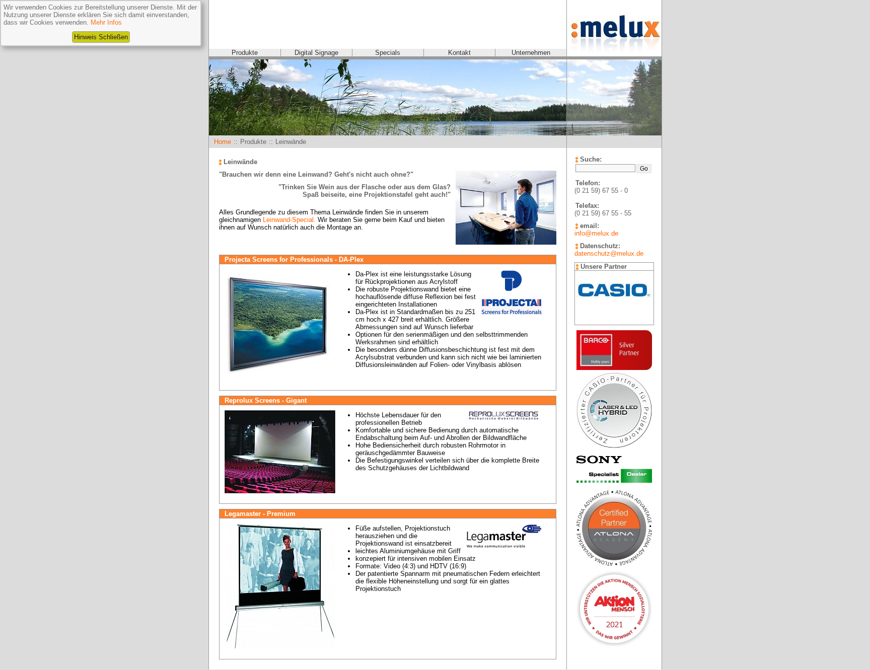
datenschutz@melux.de (608, 253)
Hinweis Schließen (101, 37)
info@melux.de (596, 233)
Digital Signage (316, 52)
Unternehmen (531, 52)
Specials (387, 52)
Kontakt (459, 52)
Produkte (245, 52)
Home (222, 141)
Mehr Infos (106, 22)
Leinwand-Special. (289, 220)
